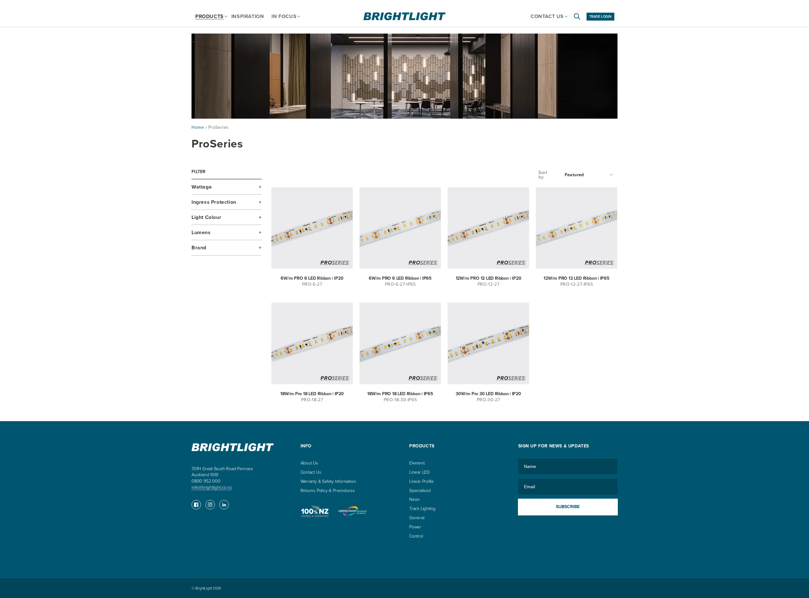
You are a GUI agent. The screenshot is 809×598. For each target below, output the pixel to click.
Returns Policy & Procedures (328, 490)
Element (417, 463)
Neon (414, 499)
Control (416, 536)
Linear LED (419, 472)
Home (198, 127)
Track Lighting (422, 508)
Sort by (542, 175)
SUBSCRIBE (568, 506)
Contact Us (311, 472)
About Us (309, 463)
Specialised (420, 490)
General (416, 517)
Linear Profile (421, 481)
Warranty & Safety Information (328, 481)
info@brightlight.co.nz (212, 487)
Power (415, 527)
